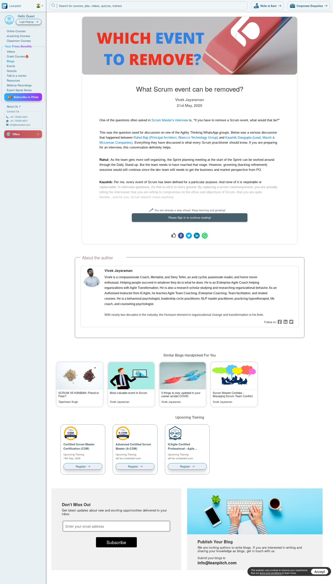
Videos (11, 51)
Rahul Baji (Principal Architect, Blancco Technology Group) (176, 137)
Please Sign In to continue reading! (189, 217)
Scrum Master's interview (169, 120)
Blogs (10, 61)
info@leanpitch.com (217, 562)
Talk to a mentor (17, 75)
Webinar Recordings (19, 85)
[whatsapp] (205, 235)
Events (11, 66)
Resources (13, 80)
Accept (319, 571)
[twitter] (189, 235)
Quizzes (12, 70)
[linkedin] (197, 235)
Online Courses (16, 31)
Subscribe (116, 542)
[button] (8, 134)
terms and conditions (271, 573)
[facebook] (181, 235)
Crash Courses (16, 56)
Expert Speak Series (19, 90)
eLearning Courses (18, 36)
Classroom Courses (19, 40)
